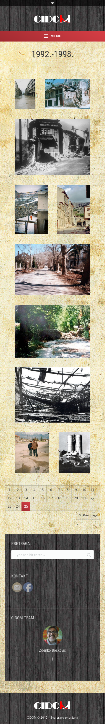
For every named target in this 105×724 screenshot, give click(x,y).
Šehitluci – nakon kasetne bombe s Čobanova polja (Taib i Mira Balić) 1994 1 (67, 101)
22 (92, 498)
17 (51, 498)
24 (18, 506)
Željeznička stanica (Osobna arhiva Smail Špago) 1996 (31, 457)
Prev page (90, 515)
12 (9, 498)
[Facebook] (52, 659)
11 (92, 489)
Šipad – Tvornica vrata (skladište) (52, 396)
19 (68, 498)
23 (9, 506)
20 (76, 498)
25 (26, 506)
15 (34, 498)
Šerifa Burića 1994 (74, 198)
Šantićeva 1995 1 (25, 97)
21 (84, 498)
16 (43, 498)
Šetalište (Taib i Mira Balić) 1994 (52, 271)
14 (26, 498)
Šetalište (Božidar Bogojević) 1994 (53, 333)
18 (59, 498)
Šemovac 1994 (31, 211)
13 (18, 498)
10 (84, 489)
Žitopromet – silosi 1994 (74, 454)
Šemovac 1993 (52, 148)
